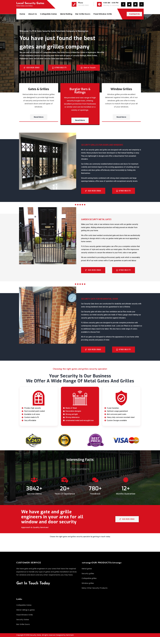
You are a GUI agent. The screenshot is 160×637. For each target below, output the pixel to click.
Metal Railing (66, 14)
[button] (80, 537)
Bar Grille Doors (82, 14)
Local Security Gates (30, 3)
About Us (32, 14)
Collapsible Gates (48, 14)
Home (22, 14)
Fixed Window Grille (102, 14)
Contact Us (134, 14)
